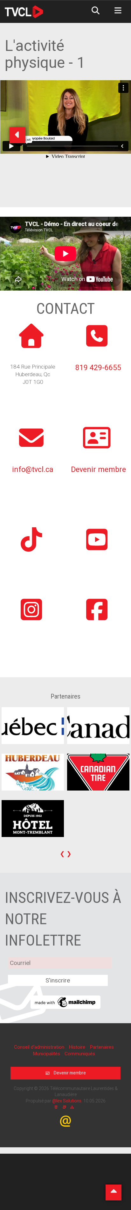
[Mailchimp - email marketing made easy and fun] (65, 1002)
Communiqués (80, 1054)
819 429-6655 (98, 367)
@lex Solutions (66, 1100)
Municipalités (47, 1054)
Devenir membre (98, 469)
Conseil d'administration (40, 1047)
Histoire (77, 1047)
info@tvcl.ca (32, 469)
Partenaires (102, 1047)
